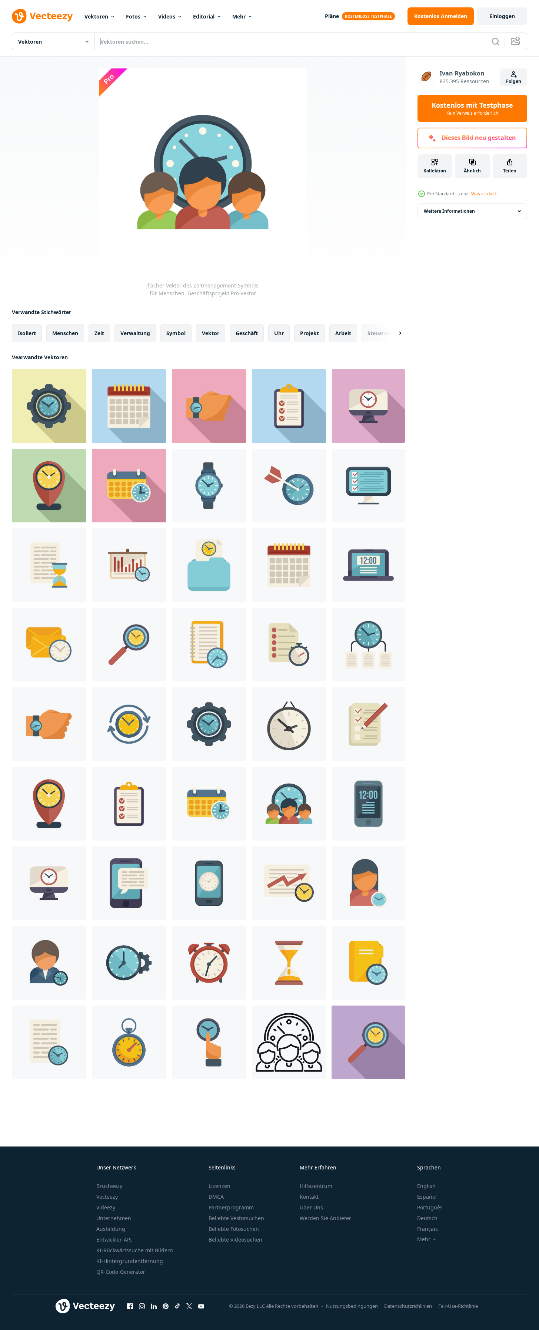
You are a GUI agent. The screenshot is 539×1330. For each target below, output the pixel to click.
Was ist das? (483, 194)
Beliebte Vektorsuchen (236, 1218)
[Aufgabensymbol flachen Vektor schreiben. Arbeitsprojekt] (368, 724)
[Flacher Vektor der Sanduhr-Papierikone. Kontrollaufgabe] (49, 565)
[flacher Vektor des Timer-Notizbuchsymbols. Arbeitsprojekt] (209, 644)
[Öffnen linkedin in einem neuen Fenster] (154, 1306)
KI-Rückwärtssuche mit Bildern (134, 1250)
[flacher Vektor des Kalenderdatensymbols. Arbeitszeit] (129, 406)
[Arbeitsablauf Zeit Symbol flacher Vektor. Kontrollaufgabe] (289, 883)
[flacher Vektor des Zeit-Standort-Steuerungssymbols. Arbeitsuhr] (49, 485)
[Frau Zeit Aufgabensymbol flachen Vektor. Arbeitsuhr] (368, 883)
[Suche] (495, 41)
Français (427, 1228)
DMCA (216, 1196)
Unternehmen (113, 1218)
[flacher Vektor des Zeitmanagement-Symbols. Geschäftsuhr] (368, 644)
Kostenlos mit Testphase (472, 108)
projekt (309, 333)
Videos (166, 16)
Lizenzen (219, 1185)
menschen (65, 333)
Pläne (332, 16)
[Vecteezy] (42, 16)
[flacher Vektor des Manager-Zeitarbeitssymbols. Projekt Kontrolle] (49, 963)
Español (427, 1196)
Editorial (203, 16)
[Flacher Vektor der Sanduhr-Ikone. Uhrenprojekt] (289, 963)
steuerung (380, 333)
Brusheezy (109, 1185)
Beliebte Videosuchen (235, 1239)
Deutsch (427, 1218)
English (426, 1185)
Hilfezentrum (316, 1185)
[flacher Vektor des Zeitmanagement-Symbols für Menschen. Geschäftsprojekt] (289, 804)
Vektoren (96, 16)
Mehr (239, 16)
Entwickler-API (114, 1239)
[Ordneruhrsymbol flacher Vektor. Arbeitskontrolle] (209, 565)
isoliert (27, 333)
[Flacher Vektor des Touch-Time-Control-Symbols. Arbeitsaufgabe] (209, 1042)
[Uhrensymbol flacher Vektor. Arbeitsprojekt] (209, 485)
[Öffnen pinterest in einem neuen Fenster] (166, 1306)
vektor (210, 333)
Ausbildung (110, 1228)
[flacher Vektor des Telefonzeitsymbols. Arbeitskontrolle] (368, 804)
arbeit (343, 333)
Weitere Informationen (449, 211)
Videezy (105, 1207)
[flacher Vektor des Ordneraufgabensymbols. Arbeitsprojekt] (368, 963)
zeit (99, 333)
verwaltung (135, 333)
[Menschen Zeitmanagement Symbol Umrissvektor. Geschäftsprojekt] (289, 1042)
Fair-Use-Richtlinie (458, 1306)
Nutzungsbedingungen (352, 1306)
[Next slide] (394, 333)
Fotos (133, 16)
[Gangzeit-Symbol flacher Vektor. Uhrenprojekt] (49, 406)
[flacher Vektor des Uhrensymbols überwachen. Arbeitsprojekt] (368, 406)
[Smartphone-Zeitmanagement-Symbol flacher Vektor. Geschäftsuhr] (129, 883)
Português (430, 1207)
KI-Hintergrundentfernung (129, 1261)
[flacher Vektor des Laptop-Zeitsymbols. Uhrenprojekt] (368, 565)
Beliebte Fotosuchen (234, 1228)
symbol (176, 333)
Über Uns (311, 1207)
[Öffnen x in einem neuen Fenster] (189, 1306)
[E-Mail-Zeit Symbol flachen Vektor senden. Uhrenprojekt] (49, 644)
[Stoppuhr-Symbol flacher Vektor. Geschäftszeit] (129, 1042)
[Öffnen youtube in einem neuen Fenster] (201, 1306)
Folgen (513, 81)
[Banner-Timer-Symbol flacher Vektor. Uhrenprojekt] (129, 565)
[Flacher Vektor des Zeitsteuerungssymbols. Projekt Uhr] (129, 724)
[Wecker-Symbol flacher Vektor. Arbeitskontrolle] (209, 963)
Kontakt (309, 1196)
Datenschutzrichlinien (408, 1306)
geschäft (247, 333)
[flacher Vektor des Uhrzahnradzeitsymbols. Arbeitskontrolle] (129, 963)
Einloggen (502, 16)
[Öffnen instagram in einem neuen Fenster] (142, 1306)
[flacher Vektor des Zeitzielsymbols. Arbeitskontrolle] (289, 485)
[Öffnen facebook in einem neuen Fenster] (130, 1306)
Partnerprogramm (231, 1207)
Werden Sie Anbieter (325, 1218)
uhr (279, 333)
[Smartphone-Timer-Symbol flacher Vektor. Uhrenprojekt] (209, 883)
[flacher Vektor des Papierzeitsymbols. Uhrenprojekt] (49, 1042)
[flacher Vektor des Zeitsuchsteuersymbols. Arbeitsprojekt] (129, 644)
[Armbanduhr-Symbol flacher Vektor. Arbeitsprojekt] (209, 406)
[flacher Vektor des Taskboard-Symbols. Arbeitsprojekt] (289, 406)
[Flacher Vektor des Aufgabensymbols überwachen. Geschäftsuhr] (368, 485)
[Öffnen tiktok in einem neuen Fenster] (177, 1306)
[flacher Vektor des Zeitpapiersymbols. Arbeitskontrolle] (289, 644)
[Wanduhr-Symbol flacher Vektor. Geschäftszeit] (289, 724)
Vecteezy (107, 1196)
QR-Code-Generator (120, 1271)
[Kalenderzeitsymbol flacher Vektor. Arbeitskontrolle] (129, 485)
